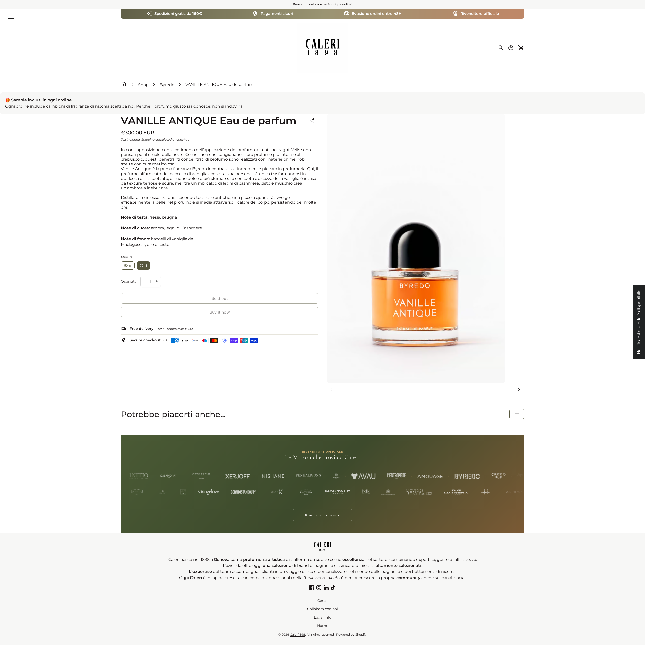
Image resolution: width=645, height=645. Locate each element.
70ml (143, 265)
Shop (143, 84)
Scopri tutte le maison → (322, 515)
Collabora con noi (322, 609)
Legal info (322, 617)
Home (322, 625)
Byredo (167, 84)
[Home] (322, 47)
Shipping (148, 139)
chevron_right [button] (519, 390)
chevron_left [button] (332, 390)
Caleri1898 (297, 634)
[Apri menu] (10, 18)
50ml (127, 265)
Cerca (322, 600)
